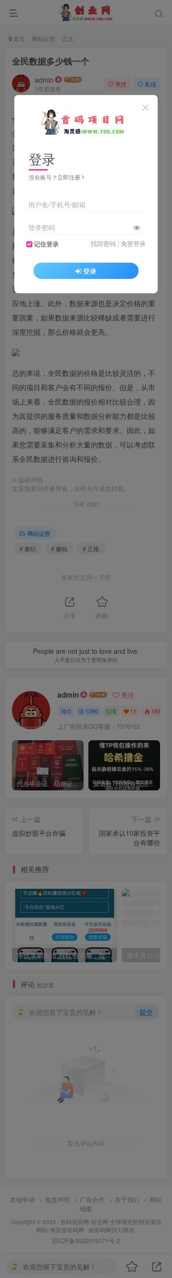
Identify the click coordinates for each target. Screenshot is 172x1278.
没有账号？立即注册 (54, 177)
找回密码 (103, 243)
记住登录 (46, 244)
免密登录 (133, 243)
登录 (90, 271)
